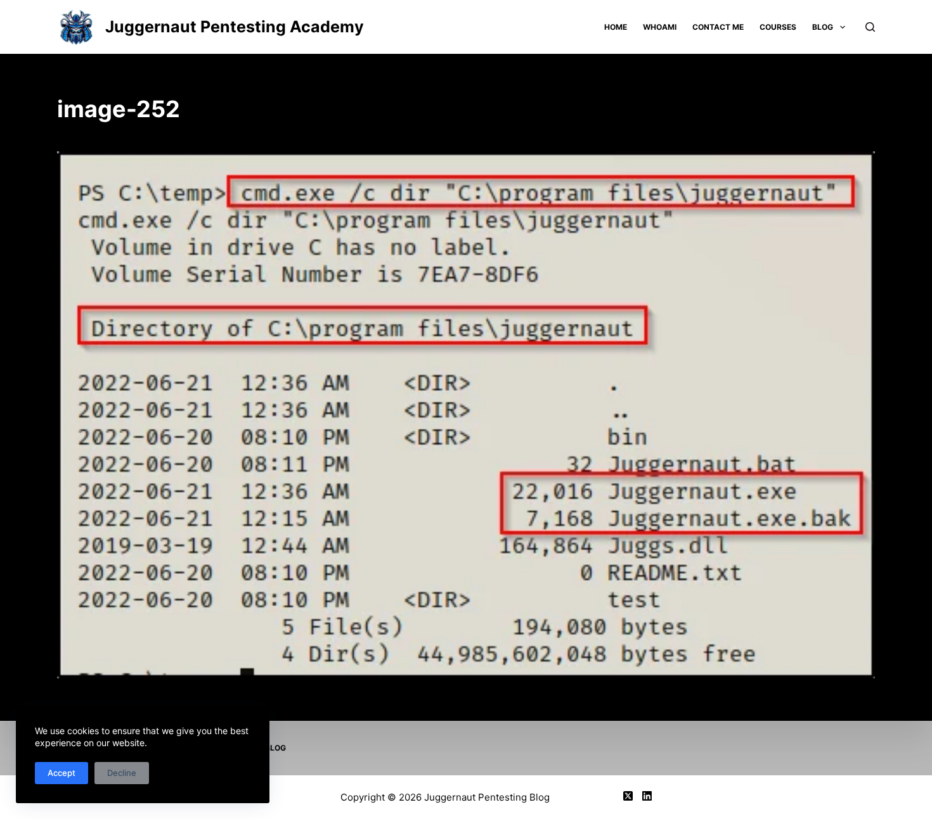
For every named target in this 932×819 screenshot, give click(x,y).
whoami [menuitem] (659, 27)
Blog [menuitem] (822, 27)
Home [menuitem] (615, 27)
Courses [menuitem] (778, 27)
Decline (121, 773)
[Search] (870, 27)
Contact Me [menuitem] (718, 27)
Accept (61, 773)
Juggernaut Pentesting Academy (234, 26)
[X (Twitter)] (628, 796)
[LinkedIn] (647, 796)
